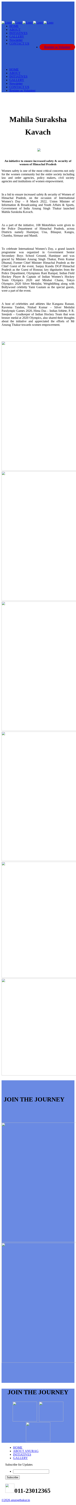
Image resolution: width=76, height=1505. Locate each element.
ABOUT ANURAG (26, 1451)
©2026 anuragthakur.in (16, 1500)
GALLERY (20, 1458)
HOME (17, 1447)
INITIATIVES (22, 1454)
